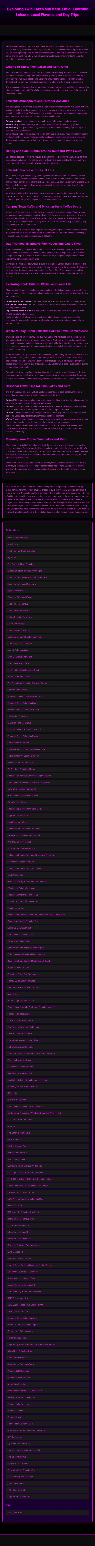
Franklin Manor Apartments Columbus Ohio (27, 1430)
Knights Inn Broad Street (18, 1463)
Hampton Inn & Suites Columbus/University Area (29, 782)
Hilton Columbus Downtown (20, 617)
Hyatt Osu (12, 558)
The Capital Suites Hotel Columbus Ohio (25, 1173)
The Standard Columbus (18, 1225)
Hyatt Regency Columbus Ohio (21, 551)
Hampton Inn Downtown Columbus (23, 796)
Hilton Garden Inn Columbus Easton (23, 710)
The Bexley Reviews (17, 1457)
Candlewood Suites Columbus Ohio (23, 921)
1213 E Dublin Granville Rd (20, 1034)
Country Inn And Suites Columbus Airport (26, 948)
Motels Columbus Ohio (18, 1311)
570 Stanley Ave (15, 1437)
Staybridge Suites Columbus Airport (23, 901)
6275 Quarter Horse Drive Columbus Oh (25, 1305)
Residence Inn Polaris (17, 822)
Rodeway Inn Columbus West (21, 1364)
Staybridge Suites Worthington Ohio (23, 1087)
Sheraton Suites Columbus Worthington (25, 571)
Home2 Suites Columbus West (21, 981)
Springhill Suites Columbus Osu (22, 703)
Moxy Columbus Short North (20, 657)
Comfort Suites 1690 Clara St (20, 1020)
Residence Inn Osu (16, 908)
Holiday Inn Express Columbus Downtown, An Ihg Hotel (32, 855)
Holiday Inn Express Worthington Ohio (24, 809)
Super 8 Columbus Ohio (18, 967)
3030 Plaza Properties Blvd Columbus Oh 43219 (29, 961)
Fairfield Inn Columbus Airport (21, 862)
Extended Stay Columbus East (21, 1192)
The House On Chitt (16, 1490)
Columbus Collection (17, 1483)
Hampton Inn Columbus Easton (21, 934)
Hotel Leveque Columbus (19, 630)
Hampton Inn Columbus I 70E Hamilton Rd (26, 1106)
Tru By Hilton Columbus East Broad (23, 670)
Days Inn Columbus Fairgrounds (22, 789)
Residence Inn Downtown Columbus (24, 829)
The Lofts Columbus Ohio (19, 1133)
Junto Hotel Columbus (17, 538)
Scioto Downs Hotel (16, 624)
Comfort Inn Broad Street (18, 743)
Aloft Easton (13, 544)
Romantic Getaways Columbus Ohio (24, 1245)
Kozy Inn (11, 1126)
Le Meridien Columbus (18, 716)
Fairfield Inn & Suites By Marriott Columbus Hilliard (30, 1179)
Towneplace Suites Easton (19, 941)
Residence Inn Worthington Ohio (22, 1397)
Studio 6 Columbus (16, 1411)
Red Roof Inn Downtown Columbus (23, 1027)
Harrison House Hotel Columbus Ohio (24, 1450)
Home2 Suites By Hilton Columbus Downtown (28, 882)
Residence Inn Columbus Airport (22, 763)
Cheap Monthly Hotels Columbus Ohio (24, 1292)
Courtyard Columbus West (19, 928)
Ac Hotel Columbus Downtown (21, 849)
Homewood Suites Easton (19, 1014)
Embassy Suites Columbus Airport (23, 1325)
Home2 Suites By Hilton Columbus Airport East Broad (31, 1053)
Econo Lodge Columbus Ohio (21, 1001)
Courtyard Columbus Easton (20, 597)
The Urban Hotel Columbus (20, 1120)
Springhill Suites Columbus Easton (23, 736)
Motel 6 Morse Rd (15, 1252)
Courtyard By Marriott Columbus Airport (25, 637)
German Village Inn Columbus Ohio (23, 987)
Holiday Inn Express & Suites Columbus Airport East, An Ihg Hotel (36, 915)
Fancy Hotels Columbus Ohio (21, 1331)
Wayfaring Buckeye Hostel (19, 842)
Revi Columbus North (17, 1338)
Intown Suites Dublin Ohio (19, 1232)
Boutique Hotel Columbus (19, 1377)
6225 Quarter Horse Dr (18, 1159)
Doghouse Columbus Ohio (19, 1497)
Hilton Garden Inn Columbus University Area (27, 749)
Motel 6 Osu (13, 994)
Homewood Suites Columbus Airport (24, 1040)
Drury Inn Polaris (15, 1513)
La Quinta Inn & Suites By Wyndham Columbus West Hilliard (34, 1113)
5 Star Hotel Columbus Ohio (20, 1351)
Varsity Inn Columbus (17, 1384)
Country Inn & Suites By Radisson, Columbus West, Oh (32, 1007)
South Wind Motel (15, 875)
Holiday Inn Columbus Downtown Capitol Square (29, 776)
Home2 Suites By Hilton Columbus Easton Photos (30, 1265)
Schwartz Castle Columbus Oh (21, 1470)
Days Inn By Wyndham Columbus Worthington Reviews (32, 1344)
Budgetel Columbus (16, 1417)
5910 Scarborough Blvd (18, 1298)
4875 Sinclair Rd (15, 1206)
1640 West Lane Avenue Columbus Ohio (25, 1199)
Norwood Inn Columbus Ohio (20, 1424)
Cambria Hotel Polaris (17, 690)
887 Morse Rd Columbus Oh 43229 (23, 1212)
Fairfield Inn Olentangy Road (20, 1067)
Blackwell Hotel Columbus (19, 723)
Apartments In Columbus (18, 1371)
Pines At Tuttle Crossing (18, 1404)
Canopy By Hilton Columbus (20, 643)
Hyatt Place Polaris (16, 591)
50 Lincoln (12, 1093)
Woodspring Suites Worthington (22, 888)
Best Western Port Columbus (20, 677)
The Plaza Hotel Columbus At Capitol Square (27, 683)
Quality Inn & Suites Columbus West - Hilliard (27, 1080)
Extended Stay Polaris (17, 802)
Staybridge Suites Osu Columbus (22, 974)
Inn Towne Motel (15, 1139)
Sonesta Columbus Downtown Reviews (25, 696)
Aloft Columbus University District (22, 1278)
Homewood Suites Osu (18, 1153)
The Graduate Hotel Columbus (21, 564)
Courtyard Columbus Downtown (22, 584)
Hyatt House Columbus (18, 604)
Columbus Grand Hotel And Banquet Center (27, 954)
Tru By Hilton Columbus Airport (21, 769)
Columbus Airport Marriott (19, 610)
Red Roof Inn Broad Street (19, 1259)
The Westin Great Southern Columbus (24, 729)
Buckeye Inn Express (17, 1100)
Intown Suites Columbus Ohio (21, 1219)
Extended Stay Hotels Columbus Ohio (24, 835)
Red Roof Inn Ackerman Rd (20, 1073)
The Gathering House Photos (20, 1477)
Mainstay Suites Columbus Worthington (25, 1166)
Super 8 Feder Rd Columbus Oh (22, 1285)
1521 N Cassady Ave (17, 1146)
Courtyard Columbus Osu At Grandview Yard (27, 577)
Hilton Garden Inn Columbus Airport (23, 756)
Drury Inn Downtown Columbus (21, 1060)
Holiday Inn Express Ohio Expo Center (25, 868)
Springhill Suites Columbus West (22, 1318)
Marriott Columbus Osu (18, 650)
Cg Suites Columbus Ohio (19, 1444)
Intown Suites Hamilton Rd (19, 1239)
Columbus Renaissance (18, 663)
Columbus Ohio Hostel (18, 1358)
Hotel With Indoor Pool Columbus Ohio (25, 1391)
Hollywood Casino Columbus (20, 1047)
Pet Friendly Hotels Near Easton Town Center (28, 1186)
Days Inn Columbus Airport (19, 815)
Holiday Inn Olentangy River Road (23, 895)
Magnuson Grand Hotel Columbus (23, 1272)
